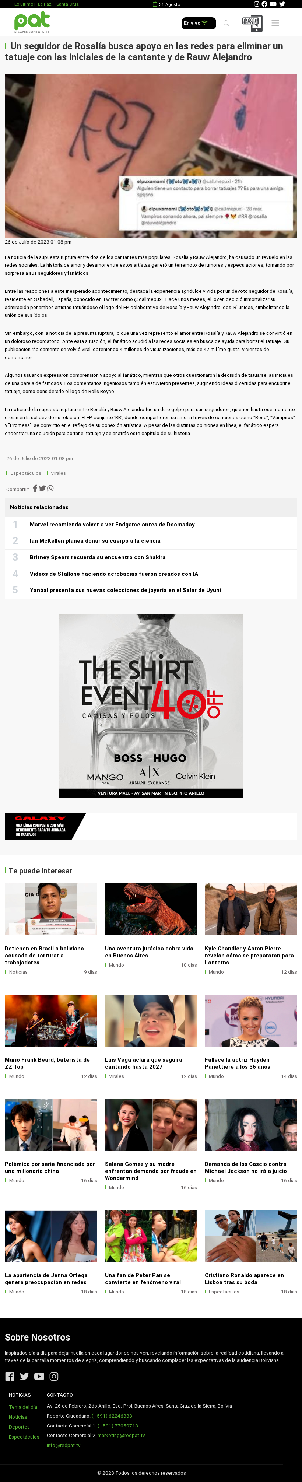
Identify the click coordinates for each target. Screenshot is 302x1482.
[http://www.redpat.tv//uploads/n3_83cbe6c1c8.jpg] (251, 1236)
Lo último (23, 4)
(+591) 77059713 (118, 1426)
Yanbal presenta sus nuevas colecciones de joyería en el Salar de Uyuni (125, 590)
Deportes (19, 1427)
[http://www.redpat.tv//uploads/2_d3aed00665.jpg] (151, 1125)
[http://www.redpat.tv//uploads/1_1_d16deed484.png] (51, 909)
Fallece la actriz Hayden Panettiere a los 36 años (237, 1063)
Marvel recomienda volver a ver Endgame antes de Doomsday (112, 524)
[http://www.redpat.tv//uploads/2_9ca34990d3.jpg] (251, 909)
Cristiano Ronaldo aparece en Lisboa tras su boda (244, 1279)
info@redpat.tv (64, 1445)
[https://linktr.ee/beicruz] (151, 826)
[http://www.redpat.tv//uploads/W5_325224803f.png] (151, 1021)
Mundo (116, 965)
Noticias (18, 972)
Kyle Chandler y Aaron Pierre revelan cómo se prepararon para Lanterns (249, 955)
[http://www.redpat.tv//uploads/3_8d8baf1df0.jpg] (51, 1236)
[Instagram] (256, 4)
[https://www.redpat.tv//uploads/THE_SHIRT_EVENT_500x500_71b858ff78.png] (151, 706)
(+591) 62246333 (112, 1416)
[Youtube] (273, 4)
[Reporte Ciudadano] (253, 23)
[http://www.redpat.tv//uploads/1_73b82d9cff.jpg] (251, 1125)
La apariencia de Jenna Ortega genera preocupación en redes (46, 1279)
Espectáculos (26, 473)
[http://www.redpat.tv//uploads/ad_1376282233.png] (251, 1021)
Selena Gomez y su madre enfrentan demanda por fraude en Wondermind (151, 1171)
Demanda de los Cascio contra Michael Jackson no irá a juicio (246, 1167)
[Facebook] (264, 4)
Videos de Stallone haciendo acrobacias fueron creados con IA (114, 574)
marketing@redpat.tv (121, 1435)
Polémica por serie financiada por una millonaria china (50, 1167)
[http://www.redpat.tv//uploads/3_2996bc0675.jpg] (51, 1125)
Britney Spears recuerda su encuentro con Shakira (98, 557)
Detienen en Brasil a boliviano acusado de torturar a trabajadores (44, 955)
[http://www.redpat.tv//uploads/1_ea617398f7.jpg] (51, 1021)
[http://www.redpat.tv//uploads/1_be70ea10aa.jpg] (151, 909)
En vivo (192, 23)
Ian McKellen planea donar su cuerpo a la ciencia (95, 540)
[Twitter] (282, 4)
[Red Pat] (31, 22)
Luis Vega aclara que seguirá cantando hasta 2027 (143, 1063)
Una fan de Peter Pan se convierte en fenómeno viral (143, 1279)
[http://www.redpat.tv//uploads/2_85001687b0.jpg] (151, 1236)
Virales (58, 473)
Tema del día (23, 1407)
